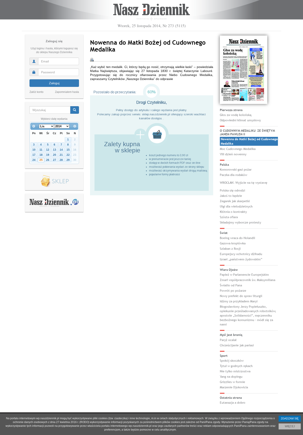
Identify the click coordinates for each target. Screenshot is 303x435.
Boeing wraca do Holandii (237, 238)
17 (33, 154)
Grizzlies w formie (232, 382)
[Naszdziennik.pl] (54, 202)
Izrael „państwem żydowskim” (241, 259)
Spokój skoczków (232, 361)
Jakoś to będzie (231, 196)
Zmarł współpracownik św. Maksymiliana (247, 280)
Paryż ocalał (228, 340)
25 (41, 160)
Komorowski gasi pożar (236, 170)
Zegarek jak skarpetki (235, 201)
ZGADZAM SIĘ (290, 418)
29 (68, 160)
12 (47, 149)
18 (41, 154)
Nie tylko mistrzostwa (235, 371)
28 (61, 160)
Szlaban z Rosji (230, 249)
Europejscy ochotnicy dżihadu (241, 254)
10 (33, 149)
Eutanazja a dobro (232, 403)
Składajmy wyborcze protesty (240, 222)
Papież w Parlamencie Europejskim (244, 275)
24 (33, 160)
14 (61, 149)
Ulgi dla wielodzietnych (236, 206)
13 (54, 149)
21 (61, 154)
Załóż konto (36, 92)
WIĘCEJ (290, 426)
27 (54, 160)
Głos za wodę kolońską (235, 115)
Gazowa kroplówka (233, 243)
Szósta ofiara (229, 217)
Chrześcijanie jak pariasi (237, 345)
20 (54, 154)
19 (47, 154)
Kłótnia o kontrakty (233, 212)
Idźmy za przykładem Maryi (239, 301)
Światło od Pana (231, 285)
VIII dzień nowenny (233, 154)
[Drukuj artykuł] (92, 60)
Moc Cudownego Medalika (238, 149)
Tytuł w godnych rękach (236, 366)
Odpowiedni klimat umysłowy (240, 120)
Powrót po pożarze (233, 291)
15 (68, 149)
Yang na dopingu (231, 377)
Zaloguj (54, 83)
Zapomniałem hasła (67, 92)
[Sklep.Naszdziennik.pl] (54, 181)
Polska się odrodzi (232, 190)
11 (40, 149)
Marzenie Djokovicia (234, 387)
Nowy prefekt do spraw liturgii (241, 296)
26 (47, 160)
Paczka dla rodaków (233, 175)
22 (68, 154)
